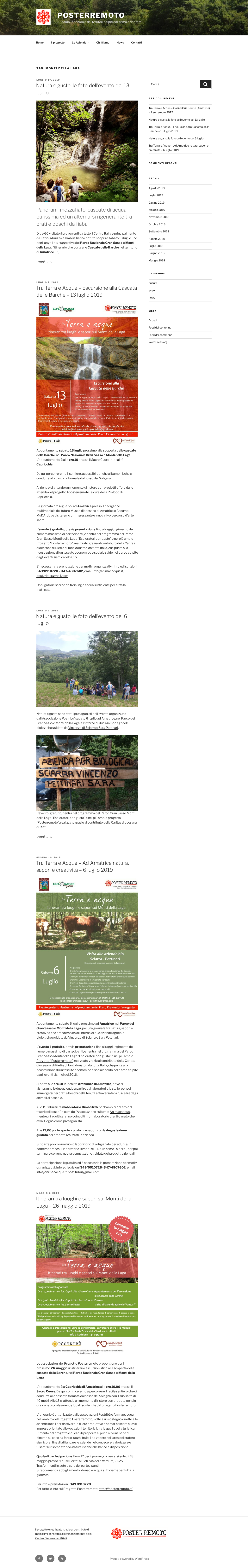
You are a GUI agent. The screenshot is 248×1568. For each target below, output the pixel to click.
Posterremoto (91, 15)
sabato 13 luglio (120, 238)
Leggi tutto (44, 261)
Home (40, 42)
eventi (152, 290)
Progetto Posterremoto (81, 1363)
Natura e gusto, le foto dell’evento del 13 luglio (177, 119)
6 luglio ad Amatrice (100, 718)
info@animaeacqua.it (108, 571)
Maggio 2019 (157, 209)
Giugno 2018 (156, 253)
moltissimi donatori (47, 1533)
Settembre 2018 (159, 231)
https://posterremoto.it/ (116, 1489)
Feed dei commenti (160, 334)
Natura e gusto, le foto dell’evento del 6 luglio (176, 138)
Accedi (153, 320)
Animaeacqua (120, 1112)
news (152, 297)
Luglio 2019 (156, 195)
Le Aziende (79, 42)
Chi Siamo (102, 42)
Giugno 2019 (156, 202)
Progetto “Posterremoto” (54, 543)
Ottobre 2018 (157, 224)
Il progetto (58, 42)
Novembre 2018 (159, 217)
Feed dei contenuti (160, 327)
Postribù (104, 1414)
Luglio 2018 (156, 246)
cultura (153, 283)
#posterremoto (78, 492)
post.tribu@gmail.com (52, 576)
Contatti (136, 42)
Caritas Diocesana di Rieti (51, 1538)
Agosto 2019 (157, 188)
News (120, 42)
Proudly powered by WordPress (129, 1558)
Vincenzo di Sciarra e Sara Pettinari (93, 728)
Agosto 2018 (157, 238)
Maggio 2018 (157, 260)
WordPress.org (158, 342)
